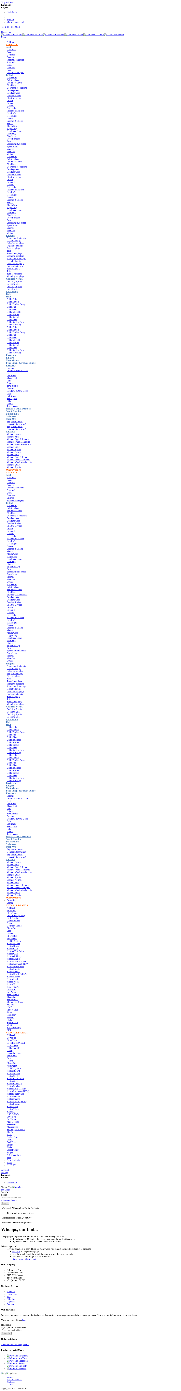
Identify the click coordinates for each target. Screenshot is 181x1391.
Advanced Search (9, 1200)
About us (11, 1291)
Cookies (10, 1384)
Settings (4, 1172)
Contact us (6, 32)
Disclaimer (11, 1382)
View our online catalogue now (15, 1344)
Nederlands (12, 12)
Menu (3, 37)
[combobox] (14, 1197)
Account (5, 1170)
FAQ (9, 1296)
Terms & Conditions (14, 1380)
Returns (10, 1304)
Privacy (10, 1377)
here (24, 1320)
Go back (16, 1251)
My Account (30, 1259)
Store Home (17, 1259)
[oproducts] (17, 1187)
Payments (11, 1301)
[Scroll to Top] (9, 1373)
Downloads (12, 1294)
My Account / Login (16, 22)
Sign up (10, 19)
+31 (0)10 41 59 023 (10, 27)
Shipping (11, 1299)
